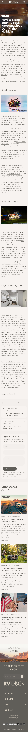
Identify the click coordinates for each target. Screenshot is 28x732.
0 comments (23, 403)
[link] (13, 728)
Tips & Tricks (5, 15)
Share (5, 403)
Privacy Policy (15, 474)
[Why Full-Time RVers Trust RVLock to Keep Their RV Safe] (14, 504)
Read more (4, 540)
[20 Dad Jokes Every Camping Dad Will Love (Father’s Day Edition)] (14, 553)
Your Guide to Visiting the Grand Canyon (12, 427)
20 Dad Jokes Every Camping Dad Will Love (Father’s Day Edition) (13, 569)
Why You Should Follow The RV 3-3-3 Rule (14, 414)
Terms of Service (7, 476)
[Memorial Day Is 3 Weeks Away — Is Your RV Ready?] (14, 603)
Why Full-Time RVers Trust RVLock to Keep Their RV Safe (13, 520)
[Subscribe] (22, 676)
